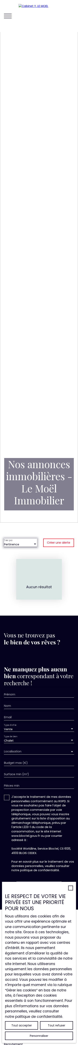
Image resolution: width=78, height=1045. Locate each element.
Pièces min (11, 785)
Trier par (8, 540)
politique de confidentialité (39, 870)
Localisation (12, 751)
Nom (7, 706)
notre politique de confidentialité (33, 1016)
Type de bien (10, 736)
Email (8, 717)
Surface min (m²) (16, 774)
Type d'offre (10, 725)
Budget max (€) (16, 763)
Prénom (9, 694)
